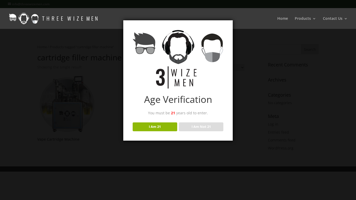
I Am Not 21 (201, 126)
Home (282, 19)
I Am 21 (155, 126)
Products (303, 19)
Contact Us (332, 19)
